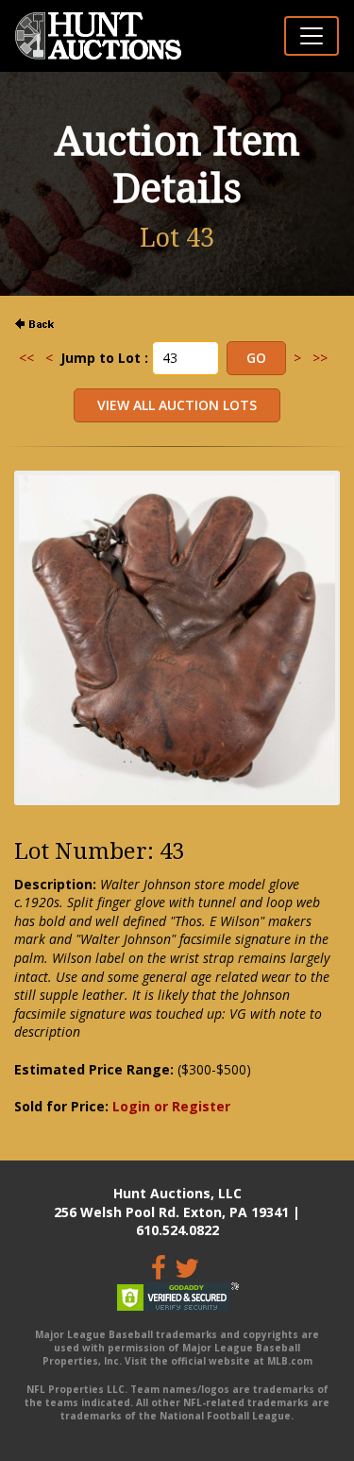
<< (26, 358)
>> (320, 358)
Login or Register (171, 1106)
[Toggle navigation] (311, 36)
